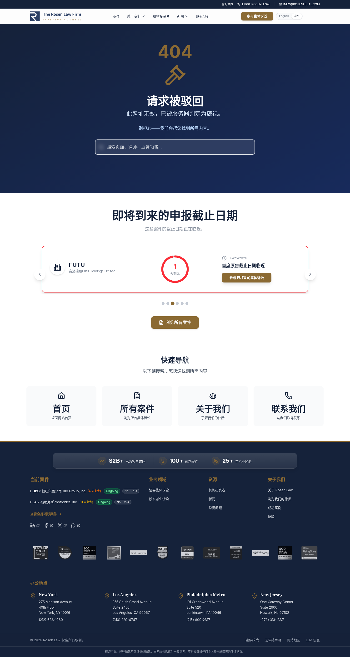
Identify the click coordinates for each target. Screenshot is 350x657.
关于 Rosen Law (280, 490)
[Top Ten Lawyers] (211, 552)
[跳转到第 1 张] (163, 303)
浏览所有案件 (178, 322)
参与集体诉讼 (257, 16)
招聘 (271, 516)
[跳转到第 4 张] (177, 303)
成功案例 (274, 508)
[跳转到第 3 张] (173, 303)
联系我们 (203, 16)
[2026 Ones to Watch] (260, 552)
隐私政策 (252, 640)
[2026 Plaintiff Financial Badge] (89, 552)
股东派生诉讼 (159, 499)
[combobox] (175, 147)
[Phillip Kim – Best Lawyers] (138, 552)
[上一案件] (39, 274)
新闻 (180, 16)
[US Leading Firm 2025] (236, 552)
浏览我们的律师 (279, 499)
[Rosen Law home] (55, 16)
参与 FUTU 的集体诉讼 (247, 278)
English (284, 16)
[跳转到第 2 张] (167, 303)
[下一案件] (310, 274)
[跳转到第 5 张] (182, 303)
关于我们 (133, 16)
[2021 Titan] (40, 552)
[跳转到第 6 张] (186, 303)
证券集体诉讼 (159, 490)
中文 (297, 16)
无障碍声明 (273, 640)
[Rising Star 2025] (309, 552)
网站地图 (293, 640)
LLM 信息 (313, 640)
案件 (116, 16)
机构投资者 (161, 16)
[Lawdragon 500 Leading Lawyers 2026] (285, 552)
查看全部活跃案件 (45, 514)
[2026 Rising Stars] (65, 552)
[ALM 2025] (114, 552)
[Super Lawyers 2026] (187, 552)
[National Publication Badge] (162, 552)
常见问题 (215, 508)
